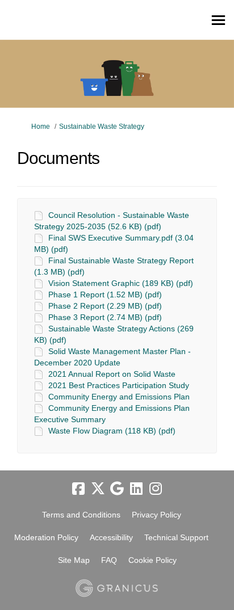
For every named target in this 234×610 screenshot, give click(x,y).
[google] (117, 488)
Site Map (74, 560)
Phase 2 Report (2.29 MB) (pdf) (105, 305)
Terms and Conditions (81, 514)
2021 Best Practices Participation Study (118, 385)
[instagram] (155, 488)
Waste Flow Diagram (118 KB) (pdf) (112, 430)
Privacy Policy (156, 514)
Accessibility (111, 537)
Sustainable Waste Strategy (101, 127)
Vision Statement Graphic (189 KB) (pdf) (120, 283)
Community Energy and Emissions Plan (119, 396)
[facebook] (78, 488)
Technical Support (176, 537)
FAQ (109, 560)
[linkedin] (136, 488)
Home (40, 127)
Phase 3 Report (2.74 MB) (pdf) (105, 317)
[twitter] (98, 488)
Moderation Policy (46, 537)
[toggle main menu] (218, 20)
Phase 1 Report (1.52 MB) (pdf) (105, 294)
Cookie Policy (152, 560)
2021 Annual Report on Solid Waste (112, 373)
